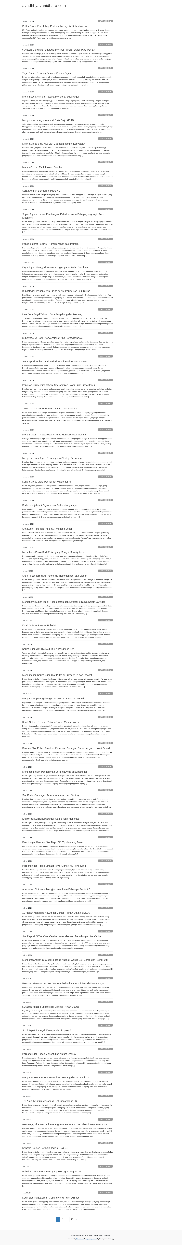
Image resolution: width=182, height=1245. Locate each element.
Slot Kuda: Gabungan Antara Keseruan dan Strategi (50, 795)
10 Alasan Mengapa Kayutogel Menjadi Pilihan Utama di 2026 (56, 912)
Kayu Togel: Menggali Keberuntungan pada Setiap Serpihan (55, 267)
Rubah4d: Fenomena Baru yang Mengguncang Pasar (51, 1171)
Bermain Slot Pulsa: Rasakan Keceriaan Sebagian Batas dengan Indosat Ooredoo (67, 748)
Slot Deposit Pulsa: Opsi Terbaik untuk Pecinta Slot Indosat (54, 361)
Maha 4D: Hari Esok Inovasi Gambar (42, 167)
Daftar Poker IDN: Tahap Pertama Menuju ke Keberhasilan (54, 26)
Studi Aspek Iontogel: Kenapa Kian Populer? (46, 1030)
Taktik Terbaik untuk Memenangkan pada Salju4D (49, 408)
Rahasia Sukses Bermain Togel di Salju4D (45, 1148)
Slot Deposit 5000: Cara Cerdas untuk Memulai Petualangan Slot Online (61, 936)
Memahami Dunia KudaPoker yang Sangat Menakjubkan (53, 552)
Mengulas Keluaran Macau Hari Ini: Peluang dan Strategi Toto (56, 1077)
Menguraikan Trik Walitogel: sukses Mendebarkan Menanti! (54, 434)
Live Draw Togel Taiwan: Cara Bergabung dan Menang (52, 314)
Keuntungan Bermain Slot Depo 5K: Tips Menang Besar (52, 842)
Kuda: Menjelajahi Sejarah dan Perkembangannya (49, 505)
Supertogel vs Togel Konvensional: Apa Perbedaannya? (52, 338)
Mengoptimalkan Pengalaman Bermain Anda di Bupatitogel (54, 771)
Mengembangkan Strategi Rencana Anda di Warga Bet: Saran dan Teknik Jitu (65, 960)
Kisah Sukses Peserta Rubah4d (39, 625)
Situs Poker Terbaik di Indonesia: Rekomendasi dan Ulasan (54, 575)
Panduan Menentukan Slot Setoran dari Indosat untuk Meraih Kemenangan (63, 983)
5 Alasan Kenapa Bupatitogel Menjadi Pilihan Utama (50, 1006)
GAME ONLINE (105, 21)
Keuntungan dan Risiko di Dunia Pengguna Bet (48, 649)
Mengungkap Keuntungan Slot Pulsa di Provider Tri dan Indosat (57, 675)
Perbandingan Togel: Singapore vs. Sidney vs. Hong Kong (54, 865)
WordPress (80, 1239)
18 (73, 1219)
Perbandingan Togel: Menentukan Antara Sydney (49, 1054)
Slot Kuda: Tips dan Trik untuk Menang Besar (47, 528)
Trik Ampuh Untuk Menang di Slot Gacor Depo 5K (49, 1101)
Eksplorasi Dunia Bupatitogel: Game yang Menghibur (51, 818)
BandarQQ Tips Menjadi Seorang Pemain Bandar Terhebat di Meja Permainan (65, 1124)
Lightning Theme (91, 1239)
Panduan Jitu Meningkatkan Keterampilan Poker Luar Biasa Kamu (58, 385)
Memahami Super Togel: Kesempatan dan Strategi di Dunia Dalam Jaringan (63, 602)
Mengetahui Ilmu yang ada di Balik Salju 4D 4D (48, 120)
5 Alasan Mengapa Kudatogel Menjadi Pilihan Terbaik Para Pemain (58, 49)
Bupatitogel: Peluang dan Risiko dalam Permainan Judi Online (56, 291)
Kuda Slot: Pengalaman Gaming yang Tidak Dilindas (50, 1197)
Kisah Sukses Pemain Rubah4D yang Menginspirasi (50, 722)
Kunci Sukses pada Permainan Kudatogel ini (46, 481)
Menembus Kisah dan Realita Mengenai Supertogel (50, 96)
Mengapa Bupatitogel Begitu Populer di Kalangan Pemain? (54, 698)
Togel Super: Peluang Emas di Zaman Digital (46, 73)
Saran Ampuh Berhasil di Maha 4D (41, 190)
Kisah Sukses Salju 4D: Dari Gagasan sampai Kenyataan (53, 143)
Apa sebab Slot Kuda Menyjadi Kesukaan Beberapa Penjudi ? (56, 889)
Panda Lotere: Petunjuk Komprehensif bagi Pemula (50, 244)
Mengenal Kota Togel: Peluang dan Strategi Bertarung (52, 458)
